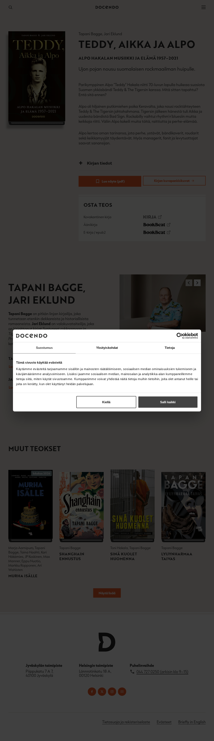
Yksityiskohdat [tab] (107, 347)
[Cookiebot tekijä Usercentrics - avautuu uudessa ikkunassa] (179, 336)
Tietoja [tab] (170, 347)
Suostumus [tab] (44, 347)
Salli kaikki (168, 402)
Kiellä (106, 402)
